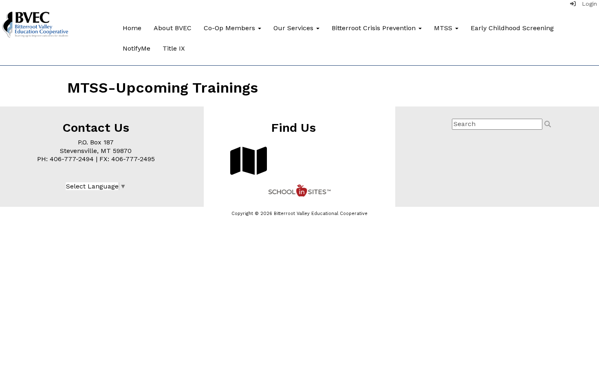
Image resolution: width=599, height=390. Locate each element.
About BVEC (173, 28)
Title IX (174, 48)
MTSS (444, 28)
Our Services (294, 28)
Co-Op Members (230, 28)
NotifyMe (136, 48)
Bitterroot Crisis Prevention (375, 28)
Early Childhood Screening (512, 28)
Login (586, 3)
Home (132, 28)
